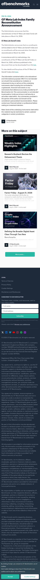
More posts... (20, 254)
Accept (10, 576)
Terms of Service (7, 281)
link (35, 65)
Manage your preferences (22, 324)
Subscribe (20, 316)
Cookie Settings (7, 288)
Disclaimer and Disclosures (10, 292)
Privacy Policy (6, 284)
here (16, 72)
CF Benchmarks (11, 120)
